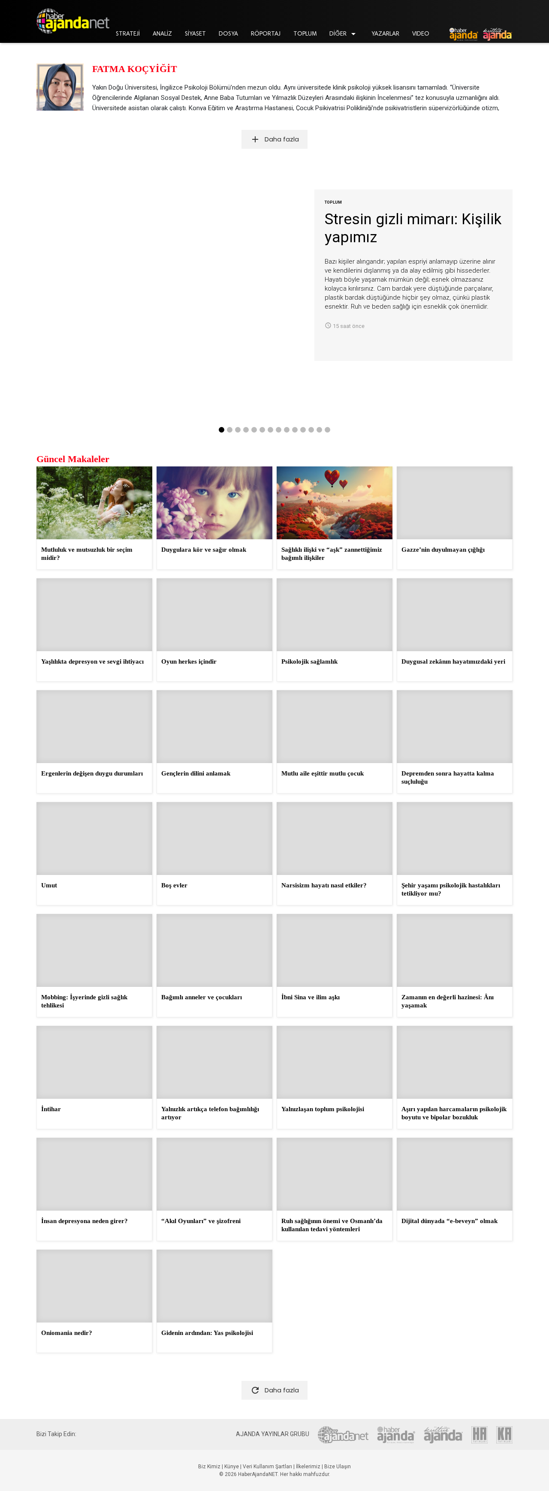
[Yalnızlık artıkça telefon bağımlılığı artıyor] (214, 1062)
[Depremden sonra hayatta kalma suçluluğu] (455, 726)
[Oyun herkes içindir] (214, 614)
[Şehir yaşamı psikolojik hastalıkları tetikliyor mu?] (455, 838)
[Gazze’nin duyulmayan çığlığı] (455, 502)
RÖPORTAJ (266, 34)
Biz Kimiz (209, 1467)
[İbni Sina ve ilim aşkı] (334, 950)
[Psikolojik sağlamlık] (334, 614)
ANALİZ (162, 34)
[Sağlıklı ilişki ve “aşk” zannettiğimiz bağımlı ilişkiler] (334, 502)
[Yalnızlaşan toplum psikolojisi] (334, 1062)
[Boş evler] (214, 838)
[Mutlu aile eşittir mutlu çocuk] (334, 726)
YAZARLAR (385, 34)
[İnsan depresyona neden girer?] (94, 1174)
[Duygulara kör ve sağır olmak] (214, 502)
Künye (231, 1467)
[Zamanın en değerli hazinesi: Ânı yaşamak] (455, 950)
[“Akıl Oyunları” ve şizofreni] (214, 1174)
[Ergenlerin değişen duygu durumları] (94, 726)
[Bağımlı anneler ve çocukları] (214, 950)
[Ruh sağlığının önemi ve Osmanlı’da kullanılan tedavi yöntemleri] (334, 1174)
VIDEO (420, 34)
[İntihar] (94, 1062)
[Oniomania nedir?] (94, 1286)
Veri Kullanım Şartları (267, 1467)
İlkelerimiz (308, 1467)
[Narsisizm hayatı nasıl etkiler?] (334, 838)
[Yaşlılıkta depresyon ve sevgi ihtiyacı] (94, 614)
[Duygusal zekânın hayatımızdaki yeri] (455, 614)
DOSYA (228, 34)
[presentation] (49, 306)
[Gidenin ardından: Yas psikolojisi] (214, 1286)
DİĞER (344, 34)
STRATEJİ (128, 34)
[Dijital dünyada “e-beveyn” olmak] (455, 1174)
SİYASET (195, 34)
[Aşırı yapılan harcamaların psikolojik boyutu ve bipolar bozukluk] (455, 1062)
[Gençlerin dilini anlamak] (214, 726)
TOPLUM (305, 34)
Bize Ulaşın (337, 1467)
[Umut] (94, 838)
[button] (221, 430)
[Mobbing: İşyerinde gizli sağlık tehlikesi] (94, 950)
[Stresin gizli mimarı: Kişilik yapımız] (175, 275)
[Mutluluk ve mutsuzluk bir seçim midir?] (94, 502)
